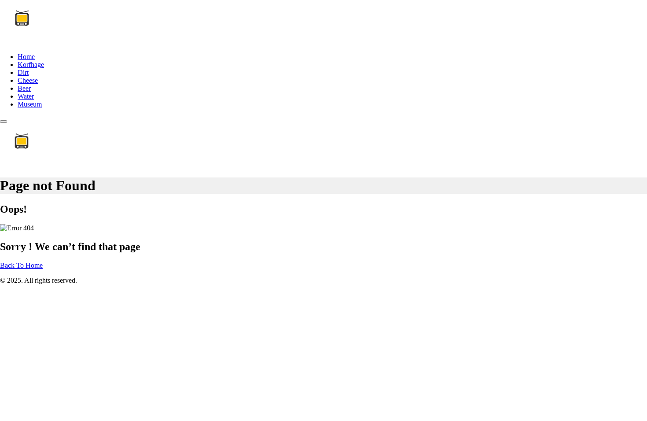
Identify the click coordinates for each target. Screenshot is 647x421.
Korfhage (31, 64)
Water (26, 96)
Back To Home (21, 265)
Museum (30, 104)
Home (26, 56)
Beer (24, 88)
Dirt (23, 72)
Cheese (28, 80)
